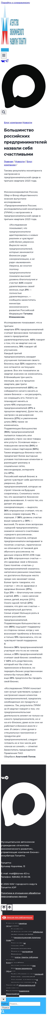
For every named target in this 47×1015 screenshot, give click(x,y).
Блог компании (13, 122)
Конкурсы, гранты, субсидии (24, 957)
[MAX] (23, 108)
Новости (27, 122)
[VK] (3, 62)
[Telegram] (7, 62)
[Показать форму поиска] (3, 112)
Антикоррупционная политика (25, 937)
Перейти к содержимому (15, 2)
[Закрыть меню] (1, 913)
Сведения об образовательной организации (20, 986)
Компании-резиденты (21, 968)
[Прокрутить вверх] (4, 908)
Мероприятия (12, 994)
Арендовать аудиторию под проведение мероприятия (24, 981)
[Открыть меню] (4, 56)
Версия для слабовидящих (19, 917)
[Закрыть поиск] (3, 999)
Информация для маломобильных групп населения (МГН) (27, 933)
